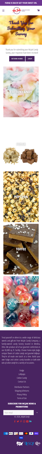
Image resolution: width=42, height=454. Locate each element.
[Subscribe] (37, 412)
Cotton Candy (22, 377)
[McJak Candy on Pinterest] (21, 421)
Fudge (22, 370)
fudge (38, 350)
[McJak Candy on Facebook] (15, 421)
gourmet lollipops (34, 353)
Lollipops (22, 374)
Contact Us (22, 381)
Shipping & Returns (22, 390)
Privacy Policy (22, 394)
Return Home (17, 58)
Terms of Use (22, 398)
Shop (30, 58)
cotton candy (19, 353)
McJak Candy (25, 416)
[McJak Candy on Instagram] (24, 421)
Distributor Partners (21, 386)
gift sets (13, 340)
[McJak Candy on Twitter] (18, 421)
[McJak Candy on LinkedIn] (30, 421)
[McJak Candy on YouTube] (27, 421)
